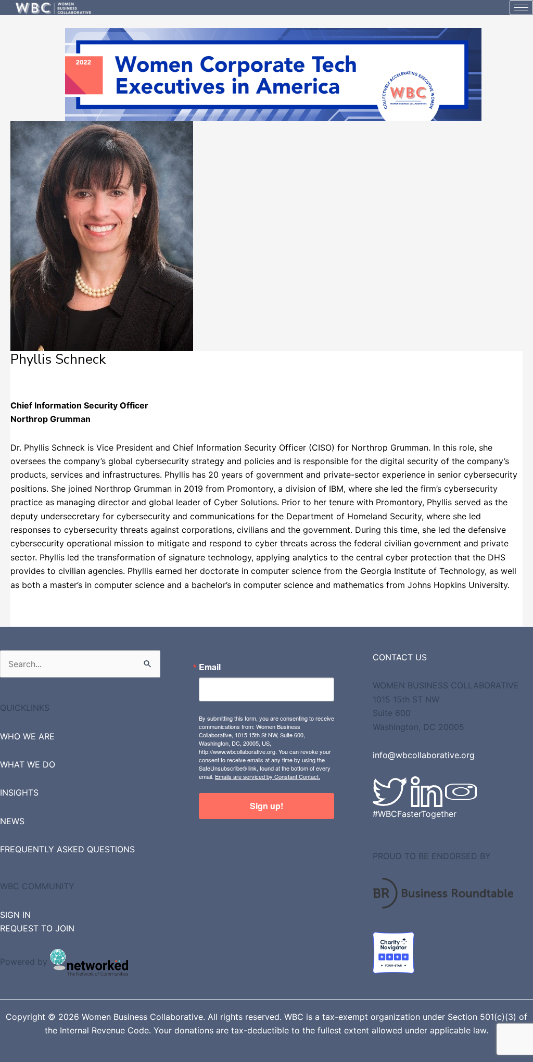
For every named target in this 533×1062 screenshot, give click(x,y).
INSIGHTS (19, 792)
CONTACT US (400, 657)
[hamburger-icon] (521, 7)
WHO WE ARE (27, 736)
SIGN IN (15, 915)
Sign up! (266, 806)
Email (210, 667)
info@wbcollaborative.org (424, 755)
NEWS (12, 821)
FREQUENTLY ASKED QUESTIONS (67, 849)
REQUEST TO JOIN (37, 928)
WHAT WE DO (27, 764)
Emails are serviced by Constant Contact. (267, 776)
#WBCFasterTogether (414, 814)
